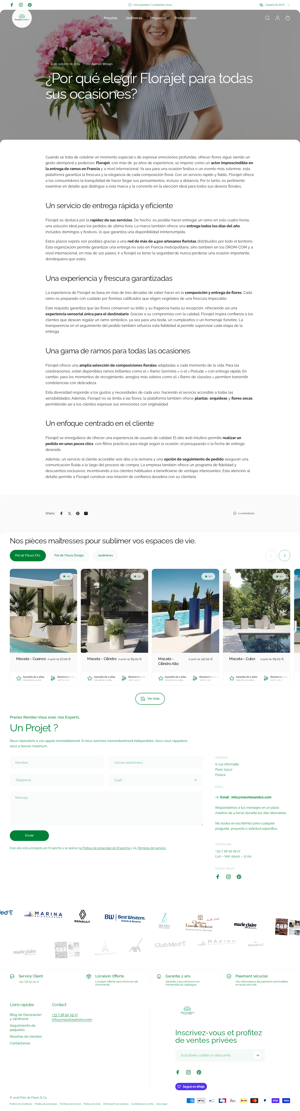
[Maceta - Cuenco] (43, 611)
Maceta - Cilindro (101, 658)
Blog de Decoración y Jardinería (25, 1017)
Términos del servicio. (152, 848)
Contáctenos (20, 1043)
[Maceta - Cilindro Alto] (185, 611)
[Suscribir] (257, 1055)
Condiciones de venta (142, 1103)
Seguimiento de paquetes (23, 1027)
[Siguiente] (284, 555)
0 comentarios (246, 513)
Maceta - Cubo (242, 658)
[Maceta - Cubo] (256, 611)
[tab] (28, 555)
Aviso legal (161, 1103)
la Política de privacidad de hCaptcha (104, 848)
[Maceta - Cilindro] (114, 611)
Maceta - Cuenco (31, 658)
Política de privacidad (46, 1103)
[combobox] (275, 5)
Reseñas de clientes (26, 1036)
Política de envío (92, 1103)
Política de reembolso (21, 1103)
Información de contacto (116, 1103)
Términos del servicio (70, 1103)
